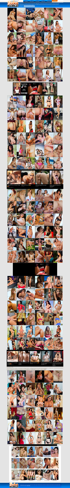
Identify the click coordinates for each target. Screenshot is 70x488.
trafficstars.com (55, 275)
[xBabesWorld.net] (14, 485)
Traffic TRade (28, 485)
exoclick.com (50, 275)
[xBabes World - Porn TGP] (13, 3)
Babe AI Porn (37, 3)
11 (32, 6)
